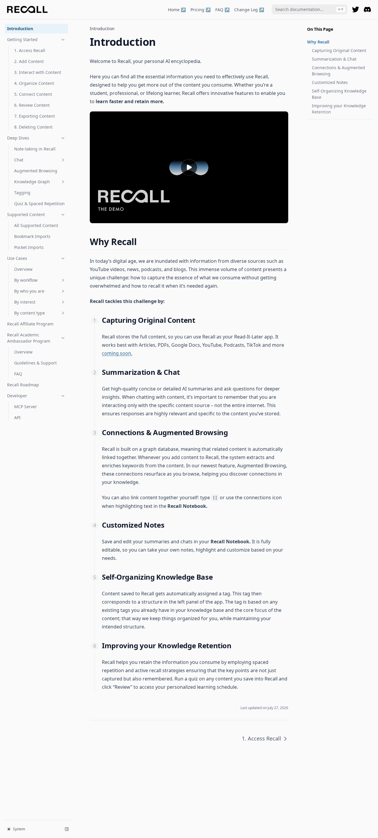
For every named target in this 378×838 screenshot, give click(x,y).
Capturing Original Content (339, 50)
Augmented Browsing (35, 171)
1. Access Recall (29, 50)
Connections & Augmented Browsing (338, 71)
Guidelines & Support (35, 363)
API (17, 417)
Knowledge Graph (32, 181)
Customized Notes (330, 82)
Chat (18, 160)
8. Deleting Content (33, 127)
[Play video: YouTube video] (189, 167)
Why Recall (318, 42)
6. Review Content (32, 105)
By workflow (26, 280)
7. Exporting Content (34, 116)
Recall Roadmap (23, 385)
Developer (17, 395)
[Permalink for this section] (142, 242)
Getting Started (22, 39)
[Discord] (367, 9)
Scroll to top (317, 126)
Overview (23, 269)
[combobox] (309, 9)
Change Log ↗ (249, 9)
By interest (24, 302)
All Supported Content (36, 225)
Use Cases (17, 258)
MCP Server (25, 406)
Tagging (22, 192)
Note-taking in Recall (35, 149)
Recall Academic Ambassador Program (28, 338)
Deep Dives (18, 138)
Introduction (20, 28)
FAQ (18, 374)
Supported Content (26, 214)
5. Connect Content (33, 94)
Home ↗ (177, 9)
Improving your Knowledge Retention (339, 109)
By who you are (29, 291)
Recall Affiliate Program (30, 324)
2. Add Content (29, 61)
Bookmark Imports (32, 236)
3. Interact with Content (37, 72)
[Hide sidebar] (67, 829)
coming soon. (117, 353)
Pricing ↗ (200, 9)
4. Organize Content (34, 83)
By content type (29, 313)
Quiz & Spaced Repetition (39, 203)
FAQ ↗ (222, 9)
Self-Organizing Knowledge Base (339, 94)
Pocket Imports (29, 247)
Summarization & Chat (334, 59)
